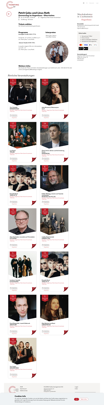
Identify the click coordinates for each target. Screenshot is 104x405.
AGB (21, 387)
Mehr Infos (84, 399)
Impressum (23, 388)
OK (76, 399)
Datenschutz (23, 390)
